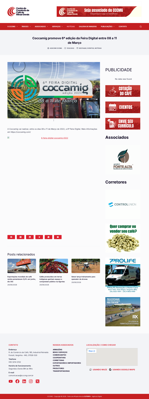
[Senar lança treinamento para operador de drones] (85, 266)
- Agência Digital (93, 396)
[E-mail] (58, 237)
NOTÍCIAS (71, 26)
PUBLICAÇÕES (106, 26)
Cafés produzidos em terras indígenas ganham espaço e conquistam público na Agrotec (52, 279)
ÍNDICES (25, 26)
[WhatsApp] (48, 237)
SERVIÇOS (56, 26)
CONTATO (123, 26)
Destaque (82, 48)
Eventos (90, 48)
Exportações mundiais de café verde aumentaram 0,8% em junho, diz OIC (21, 279)
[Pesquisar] (141, 26)
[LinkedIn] (30, 237)
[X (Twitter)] (20, 237)
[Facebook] (11, 237)
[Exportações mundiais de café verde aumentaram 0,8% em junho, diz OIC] (21, 266)
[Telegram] (39, 237)
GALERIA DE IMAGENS (88, 26)
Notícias (98, 48)
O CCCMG (11, 26)
